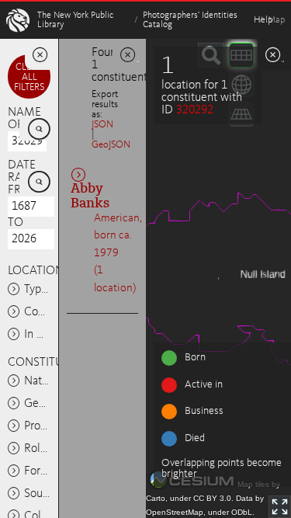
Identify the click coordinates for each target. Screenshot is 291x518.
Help (263, 20)
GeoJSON (111, 145)
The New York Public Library (75, 20)
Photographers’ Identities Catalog (190, 20)
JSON (102, 125)
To (15, 223)
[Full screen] (279, 506)
